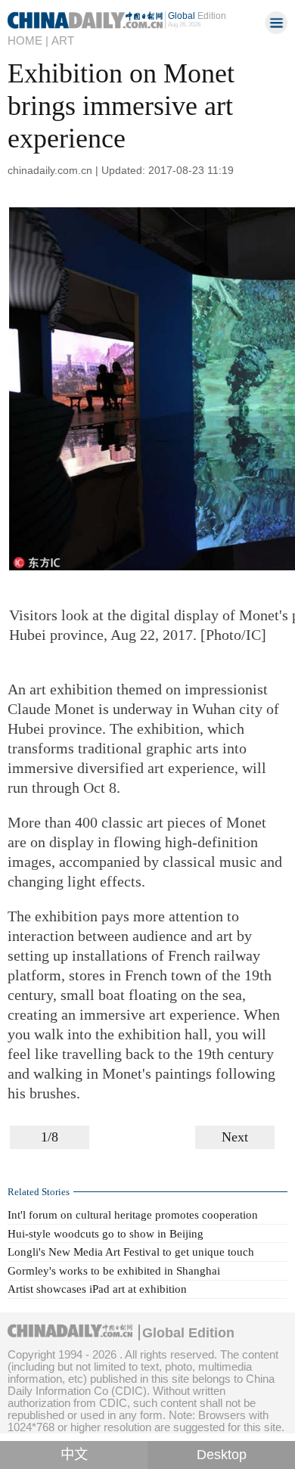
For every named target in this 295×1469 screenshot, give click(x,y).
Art (62, 40)
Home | (28, 40)
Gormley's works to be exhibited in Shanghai (114, 1271)
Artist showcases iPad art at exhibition (97, 1289)
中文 (74, 1454)
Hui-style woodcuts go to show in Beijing (105, 1234)
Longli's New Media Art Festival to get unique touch (131, 1252)
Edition (197, 16)
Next (235, 1136)
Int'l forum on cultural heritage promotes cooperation (133, 1215)
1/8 (49, 1136)
